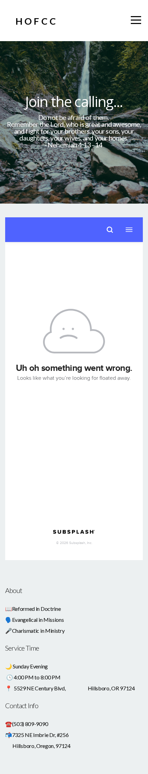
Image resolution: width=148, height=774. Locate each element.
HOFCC (36, 21)
